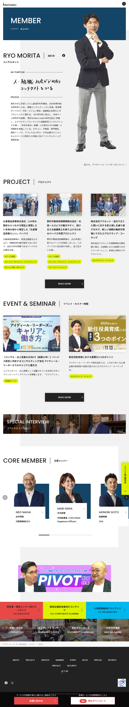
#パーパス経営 (10, 256)
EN (67, 671)
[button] (126, 497)
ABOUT (16, 660)
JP (62, 671)
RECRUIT (112, 660)
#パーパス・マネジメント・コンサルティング (20, 262)
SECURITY (72, 665)
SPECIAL (98, 660)
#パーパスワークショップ (57, 267)
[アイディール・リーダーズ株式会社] (9, 4)
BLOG (85, 660)
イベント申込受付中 (125, 475)
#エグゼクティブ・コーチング (103, 260)
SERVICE (45, 660)
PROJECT (30, 660)
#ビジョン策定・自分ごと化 (14, 267)
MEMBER (60, 660)
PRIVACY (56, 665)
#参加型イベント (11, 381)
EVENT (73, 660)
